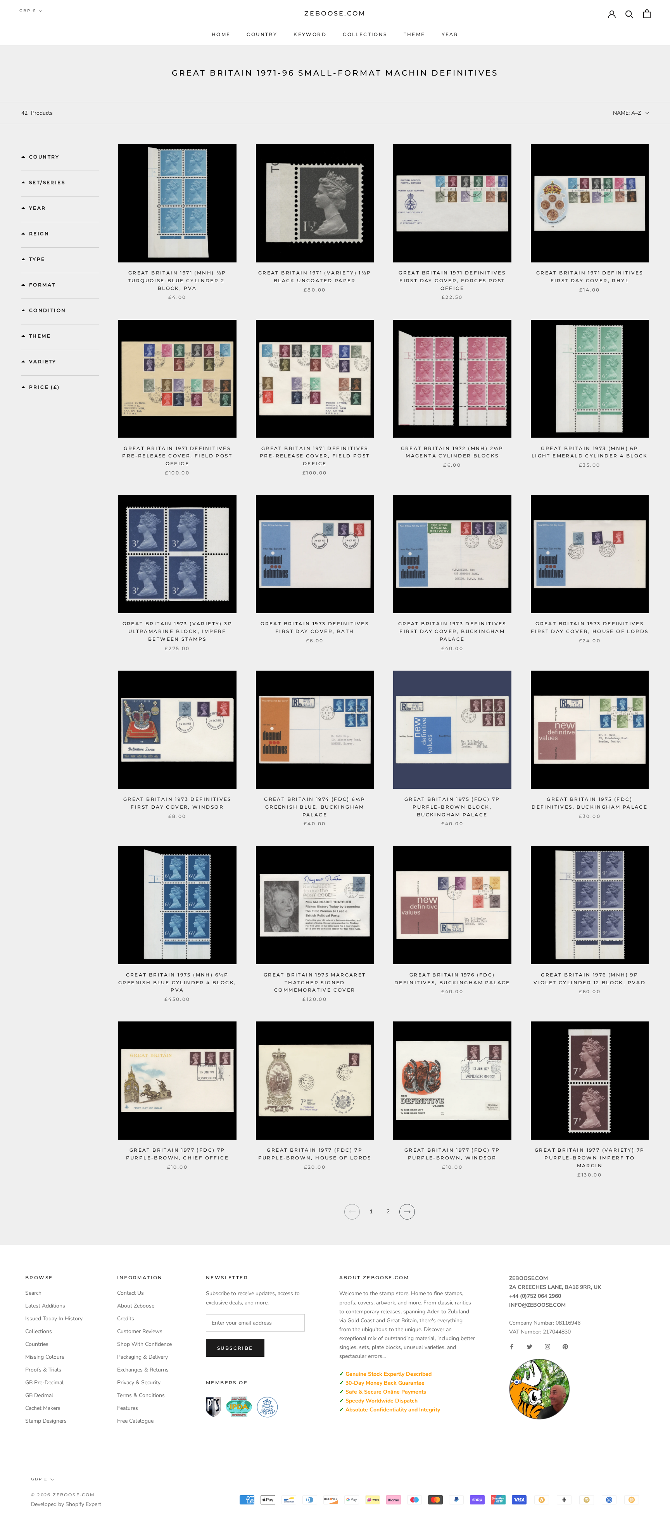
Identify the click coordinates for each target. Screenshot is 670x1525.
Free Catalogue (135, 1421)
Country (262, 34)
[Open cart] (647, 13)
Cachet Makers (42, 1408)
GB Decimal (39, 1395)
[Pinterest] (565, 1346)
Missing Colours (44, 1357)
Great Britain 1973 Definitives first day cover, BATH (315, 627)
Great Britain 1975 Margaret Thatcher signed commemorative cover (315, 982)
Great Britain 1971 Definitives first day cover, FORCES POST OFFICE (452, 280)
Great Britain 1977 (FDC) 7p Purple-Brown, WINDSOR (452, 1154)
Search (33, 1293)
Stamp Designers (46, 1421)
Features (127, 1408)
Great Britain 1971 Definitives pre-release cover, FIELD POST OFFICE (177, 456)
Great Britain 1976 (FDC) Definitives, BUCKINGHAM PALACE (452, 978)
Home (221, 34)
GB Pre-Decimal (44, 1382)
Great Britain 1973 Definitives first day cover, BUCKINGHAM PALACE (452, 631)
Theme (414, 34)
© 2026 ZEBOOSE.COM (63, 1494)
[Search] (629, 14)
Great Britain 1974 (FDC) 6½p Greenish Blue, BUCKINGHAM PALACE (314, 807)
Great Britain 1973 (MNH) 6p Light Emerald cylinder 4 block (590, 452)
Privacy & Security (139, 1382)
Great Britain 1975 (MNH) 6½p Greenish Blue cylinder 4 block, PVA (177, 982)
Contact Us (130, 1293)
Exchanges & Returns (143, 1369)
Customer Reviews (139, 1331)
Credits (125, 1318)
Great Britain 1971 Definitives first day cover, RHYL (589, 276)
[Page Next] (407, 1216)
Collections (365, 34)
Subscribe (235, 1348)
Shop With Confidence (144, 1344)
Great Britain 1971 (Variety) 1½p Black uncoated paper (314, 276)
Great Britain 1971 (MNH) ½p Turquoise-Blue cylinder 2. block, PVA (177, 280)
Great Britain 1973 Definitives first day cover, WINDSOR (177, 803)
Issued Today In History (54, 1318)
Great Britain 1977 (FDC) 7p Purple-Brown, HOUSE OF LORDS (314, 1154)
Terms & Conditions (141, 1395)
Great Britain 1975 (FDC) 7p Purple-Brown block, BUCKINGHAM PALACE (452, 807)
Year (450, 34)
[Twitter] (529, 1346)
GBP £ (27, 10)
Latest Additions (45, 1305)
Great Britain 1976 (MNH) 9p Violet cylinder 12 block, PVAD (590, 978)
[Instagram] (547, 1346)
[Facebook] (512, 1346)
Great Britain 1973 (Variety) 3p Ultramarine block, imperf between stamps (177, 631)
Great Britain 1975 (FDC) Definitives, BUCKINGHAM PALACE (590, 803)
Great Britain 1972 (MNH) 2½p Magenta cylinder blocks (452, 452)
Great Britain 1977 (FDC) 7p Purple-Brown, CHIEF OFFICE (177, 1154)
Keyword (310, 34)
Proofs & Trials (43, 1369)
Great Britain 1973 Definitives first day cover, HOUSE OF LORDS (589, 627)
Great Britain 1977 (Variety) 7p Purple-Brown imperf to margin (589, 1157)
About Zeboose (135, 1305)
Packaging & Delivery (142, 1357)
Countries (36, 1344)
